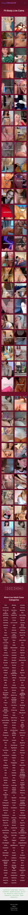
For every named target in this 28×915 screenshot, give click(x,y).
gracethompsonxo (9, 149)
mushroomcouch (8, 86)
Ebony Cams (15, 895)
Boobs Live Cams (18, 893)
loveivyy (7, 575)
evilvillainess (7, 306)
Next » (20, 588)
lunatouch (20, 560)
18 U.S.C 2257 (14, 904)
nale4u (7, 369)
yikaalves (7, 165)
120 (16, 588)
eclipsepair (20, 24)
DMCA (14, 906)
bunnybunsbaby (8, 118)
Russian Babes (14, 890)
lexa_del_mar (7, 275)
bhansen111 (20, 450)
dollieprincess (8, 243)
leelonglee (20, 102)
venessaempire (8, 259)
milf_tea (7, 228)
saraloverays (7, 419)
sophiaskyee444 (21, 353)
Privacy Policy (14, 908)
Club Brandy (6, 891)
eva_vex (20, 149)
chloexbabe (7, 560)
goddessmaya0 (21, 337)
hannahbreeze (21, 306)
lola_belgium (7, 71)
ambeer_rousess (8, 384)
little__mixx (7, 133)
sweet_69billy (20, 403)
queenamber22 (21, 290)
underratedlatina (8, 322)
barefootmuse (21, 322)
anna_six (7, 544)
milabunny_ (20, 497)
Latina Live (21, 890)
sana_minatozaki (21, 481)
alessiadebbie (20, 180)
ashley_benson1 (21, 434)
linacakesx (20, 165)
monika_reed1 (7, 481)
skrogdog (20, 259)
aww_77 (7, 24)
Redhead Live (8, 895)
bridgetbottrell (8, 528)
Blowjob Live (10, 893)
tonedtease (20, 212)
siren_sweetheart (9, 196)
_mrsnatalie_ (21, 384)
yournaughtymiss (9, 434)
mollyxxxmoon (21, 544)
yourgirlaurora (8, 55)
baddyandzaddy (21, 55)
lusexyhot (20, 228)
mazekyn (7, 513)
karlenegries (21, 513)
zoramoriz (20, 118)
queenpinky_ (7, 212)
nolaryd (20, 196)
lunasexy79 (20, 369)
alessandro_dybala (9, 353)
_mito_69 (21, 419)
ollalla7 (7, 497)
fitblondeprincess (9, 290)
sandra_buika (7, 337)
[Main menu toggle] (25, 3)
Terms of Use (14, 910)
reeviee (7, 102)
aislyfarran (20, 466)
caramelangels (8, 450)
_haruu (7, 466)
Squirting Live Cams (15, 891)
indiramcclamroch (22, 575)
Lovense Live (6, 890)
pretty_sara (20, 133)
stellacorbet (20, 86)
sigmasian (7, 403)
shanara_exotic (8, 180)
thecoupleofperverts (10, 39)
